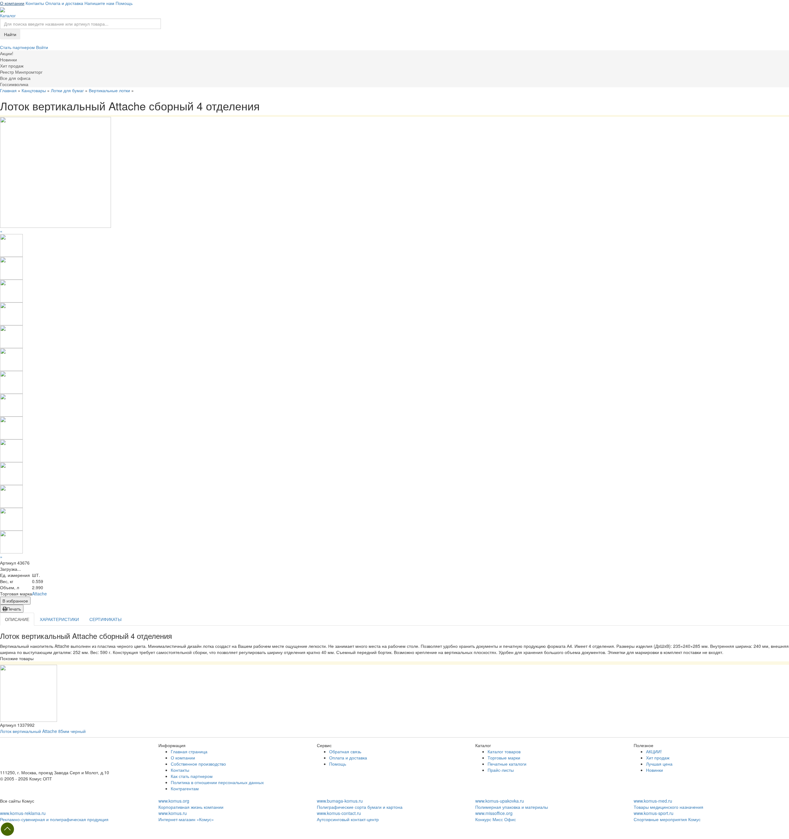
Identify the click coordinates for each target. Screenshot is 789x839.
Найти (10, 34)
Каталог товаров (504, 751)
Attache (39, 593)
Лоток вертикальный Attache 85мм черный (43, 731)
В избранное (15, 601)
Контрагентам (185, 788)
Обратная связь (345, 751)
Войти (42, 47)
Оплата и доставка (64, 3)
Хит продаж (657, 758)
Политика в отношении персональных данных (217, 782)
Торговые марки (504, 758)
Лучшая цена (659, 764)
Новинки (654, 770)
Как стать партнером (192, 776)
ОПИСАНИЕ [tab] (17, 619)
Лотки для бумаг (67, 90)
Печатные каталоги (507, 764)
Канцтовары (34, 90)
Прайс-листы (501, 770)
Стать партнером (18, 47)
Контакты (35, 3)
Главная (8, 90)
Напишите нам (99, 3)
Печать (14, 609)
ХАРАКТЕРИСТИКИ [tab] (59, 619)
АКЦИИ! (654, 751)
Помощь (124, 3)
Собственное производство (198, 764)
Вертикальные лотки (109, 90)
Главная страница (189, 751)
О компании (12, 3)
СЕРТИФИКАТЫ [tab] (105, 619)
